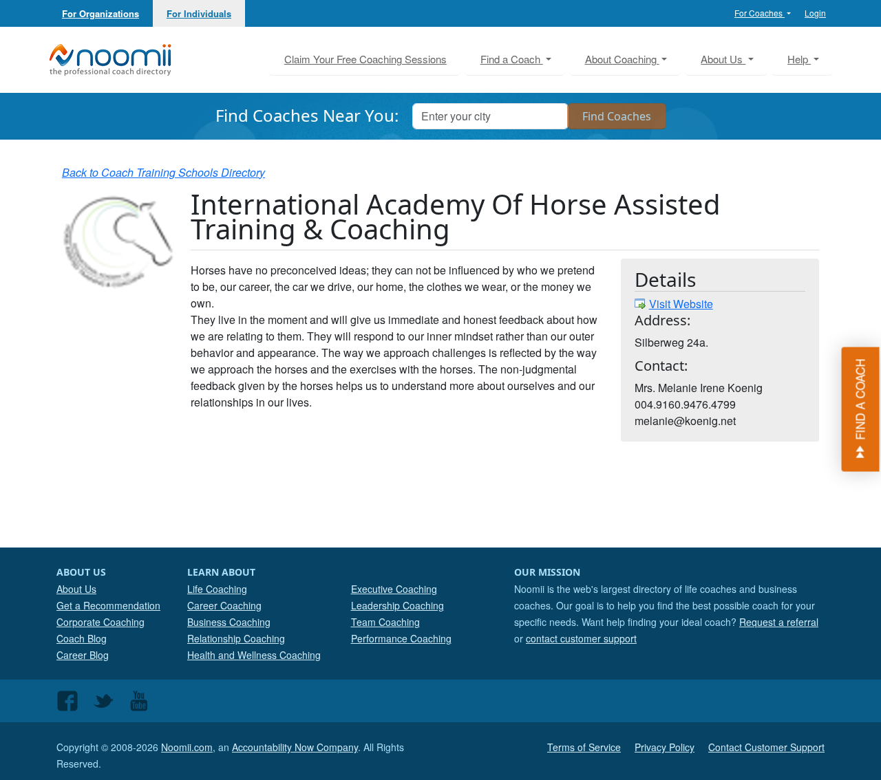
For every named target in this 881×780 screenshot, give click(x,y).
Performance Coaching (401, 638)
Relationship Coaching (236, 638)
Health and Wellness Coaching (254, 655)
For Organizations (100, 13)
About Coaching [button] (622, 59)
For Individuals (199, 13)
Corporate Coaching (100, 622)
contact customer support (581, 638)
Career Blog (82, 655)
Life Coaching (217, 589)
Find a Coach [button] (511, 59)
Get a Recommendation (108, 605)
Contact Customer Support (766, 747)
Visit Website (681, 304)
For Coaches (759, 13)
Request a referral (778, 622)
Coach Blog (81, 638)
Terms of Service (584, 747)
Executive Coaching (394, 589)
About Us (76, 589)
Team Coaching (385, 622)
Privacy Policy (664, 747)
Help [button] (799, 59)
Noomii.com (187, 747)
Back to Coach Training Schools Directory (163, 172)
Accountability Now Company (295, 747)
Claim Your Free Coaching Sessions (365, 59)
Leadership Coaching (397, 605)
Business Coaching (228, 622)
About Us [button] (723, 59)
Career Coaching (224, 605)
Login (815, 13)
